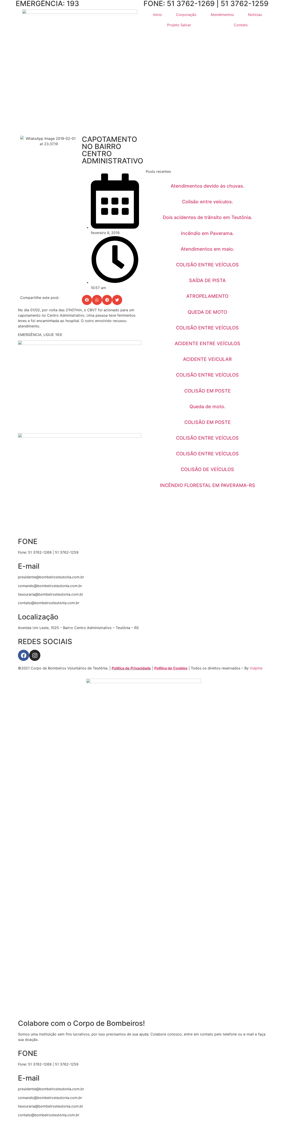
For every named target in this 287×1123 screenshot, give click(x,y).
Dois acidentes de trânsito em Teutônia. (207, 217)
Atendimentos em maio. (207, 249)
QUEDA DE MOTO (207, 312)
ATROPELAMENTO (207, 296)
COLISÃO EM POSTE (207, 391)
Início (157, 14)
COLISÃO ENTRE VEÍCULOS (207, 265)
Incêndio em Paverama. (207, 233)
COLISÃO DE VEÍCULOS (207, 469)
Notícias (255, 14)
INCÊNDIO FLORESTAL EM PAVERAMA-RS (207, 485)
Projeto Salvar (179, 25)
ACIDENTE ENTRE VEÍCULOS (207, 343)
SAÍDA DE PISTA (207, 280)
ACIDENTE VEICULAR (207, 359)
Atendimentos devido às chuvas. (207, 186)
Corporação (186, 14)
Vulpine (256, 668)
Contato (241, 25)
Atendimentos (222, 14)
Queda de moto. (207, 406)
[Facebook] (23, 655)
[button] (87, 300)
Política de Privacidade (131, 668)
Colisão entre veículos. (207, 201)
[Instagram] (34, 655)
